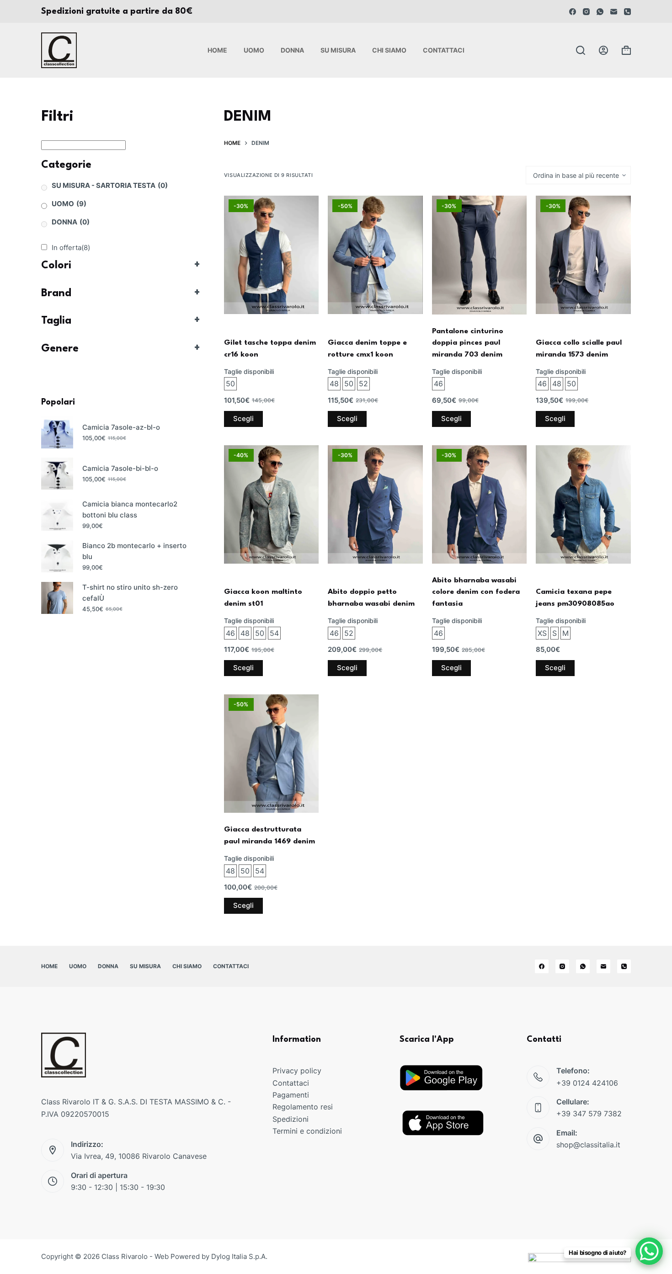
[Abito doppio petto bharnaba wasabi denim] (375, 504)
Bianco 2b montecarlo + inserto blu (134, 551)
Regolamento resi (302, 1106)
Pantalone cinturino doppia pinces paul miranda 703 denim (467, 343)
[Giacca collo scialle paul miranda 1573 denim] (583, 255)
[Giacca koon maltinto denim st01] (271, 504)
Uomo (254, 50)
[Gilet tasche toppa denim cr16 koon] (271, 255)
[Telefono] (627, 11)
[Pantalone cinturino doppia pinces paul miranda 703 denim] (479, 255)
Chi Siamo (389, 50)
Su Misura (338, 50)
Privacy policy (296, 1070)
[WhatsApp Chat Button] (649, 1251)
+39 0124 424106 (587, 1082)
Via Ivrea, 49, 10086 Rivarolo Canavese (139, 1156)
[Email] (613, 11)
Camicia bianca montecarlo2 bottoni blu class (129, 510)
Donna (292, 50)
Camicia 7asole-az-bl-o (121, 427)
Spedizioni (290, 1119)
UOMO (69, 203)
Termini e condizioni (307, 1130)
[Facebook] (572, 11)
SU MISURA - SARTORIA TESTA (110, 185)
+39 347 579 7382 (589, 1113)
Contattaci (443, 50)
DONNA (71, 222)
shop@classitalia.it (588, 1144)
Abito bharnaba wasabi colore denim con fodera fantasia (476, 592)
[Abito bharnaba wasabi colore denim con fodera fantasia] (479, 504)
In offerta (71, 247)
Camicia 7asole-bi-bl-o (120, 468)
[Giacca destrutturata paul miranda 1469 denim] (271, 753)
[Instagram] (586, 11)
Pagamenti (290, 1094)
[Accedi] (603, 50)
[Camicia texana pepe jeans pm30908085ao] (583, 504)
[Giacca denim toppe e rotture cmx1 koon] (375, 255)
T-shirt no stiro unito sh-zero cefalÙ (130, 593)
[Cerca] (580, 50)
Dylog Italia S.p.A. (239, 1256)
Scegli (243, 418)
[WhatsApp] (600, 11)
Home (217, 50)
